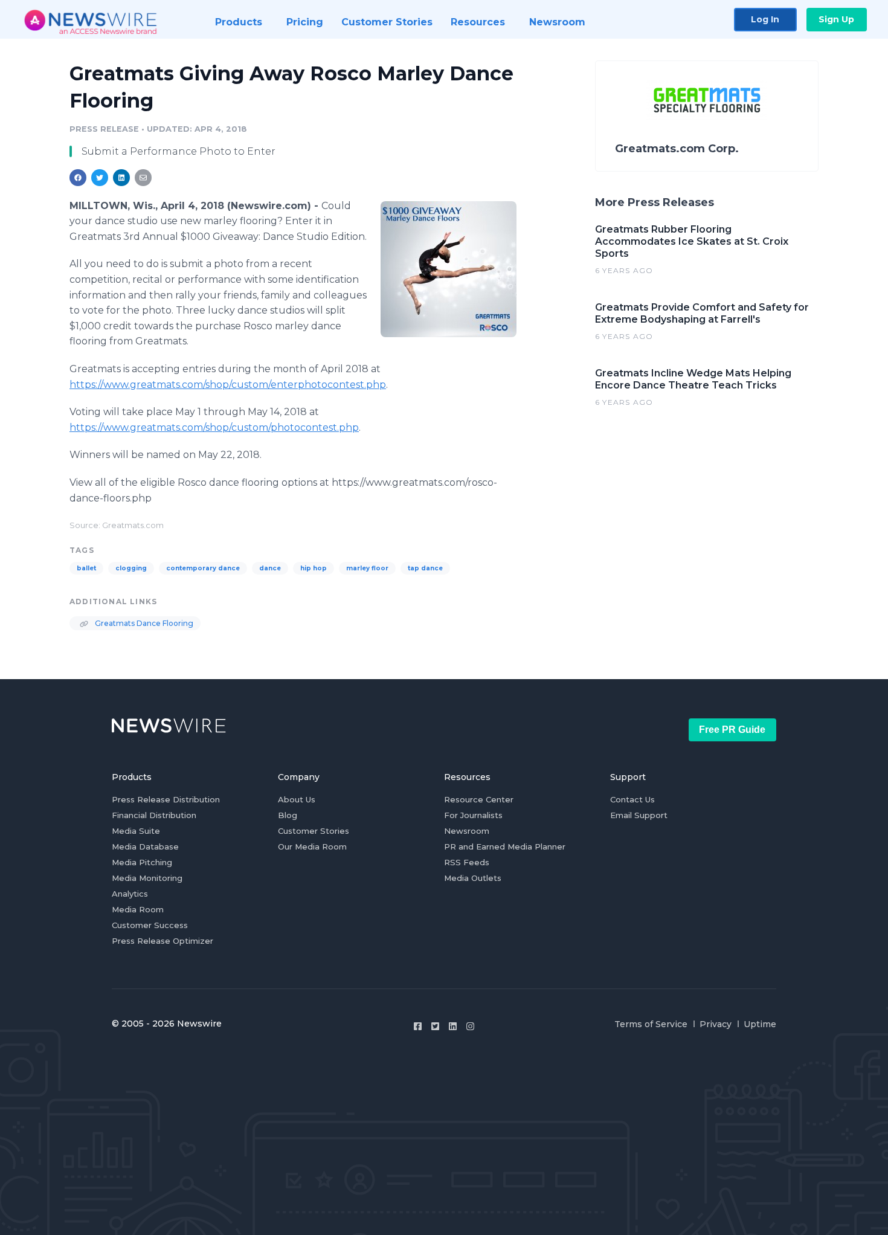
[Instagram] (470, 1026)
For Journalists (473, 815)
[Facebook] (418, 1026)
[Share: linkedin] (121, 177)
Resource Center (478, 799)
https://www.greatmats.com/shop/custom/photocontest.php (214, 427)
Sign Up (836, 19)
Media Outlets (472, 878)
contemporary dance (203, 568)
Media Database (145, 846)
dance (270, 568)
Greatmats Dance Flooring (143, 623)
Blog (287, 815)
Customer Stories (313, 831)
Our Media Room (312, 846)
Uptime (760, 1024)
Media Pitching (142, 862)
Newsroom (466, 831)
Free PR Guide (732, 729)
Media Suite (136, 831)
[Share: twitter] (99, 177)
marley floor (367, 568)
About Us (296, 799)
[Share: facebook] (78, 177)
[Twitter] (435, 1026)
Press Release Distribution (166, 799)
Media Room (138, 909)
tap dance (425, 568)
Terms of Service (650, 1024)
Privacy (716, 1024)
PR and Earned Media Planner (504, 846)
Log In (765, 19)
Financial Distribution (154, 815)
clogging (131, 568)
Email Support (639, 815)
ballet (86, 568)
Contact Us (632, 799)
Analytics (130, 893)
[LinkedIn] (453, 1026)
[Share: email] (143, 177)
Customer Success (150, 925)
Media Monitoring (147, 878)
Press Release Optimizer (162, 941)
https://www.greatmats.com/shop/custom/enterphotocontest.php (227, 384)
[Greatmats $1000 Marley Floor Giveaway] (448, 269)
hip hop (313, 568)
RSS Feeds (466, 862)
